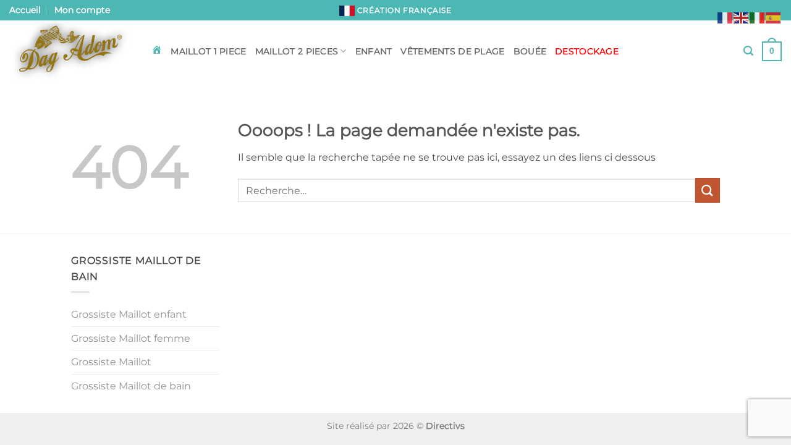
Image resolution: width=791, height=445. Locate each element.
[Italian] (758, 17)
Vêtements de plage (452, 51)
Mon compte (82, 9)
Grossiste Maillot (111, 362)
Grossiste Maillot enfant (129, 314)
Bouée (530, 51)
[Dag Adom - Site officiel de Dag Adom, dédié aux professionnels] (71, 51)
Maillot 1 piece (208, 51)
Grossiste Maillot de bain (131, 386)
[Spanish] (774, 17)
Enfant (373, 51)
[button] (748, 51)
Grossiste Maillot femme (130, 338)
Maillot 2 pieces (297, 51)
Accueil (25, 9)
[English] (742, 17)
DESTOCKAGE (587, 51)
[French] (725, 17)
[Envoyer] (707, 190)
